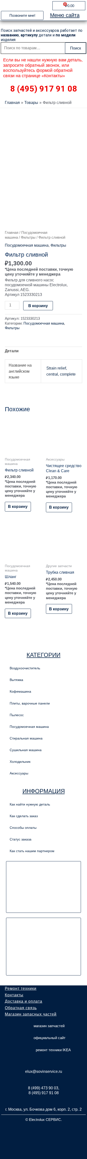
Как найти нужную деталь (30, 804)
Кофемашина (20, 691)
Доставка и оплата (23, 1001)
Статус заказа (20, 839)
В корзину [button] (18, 506)
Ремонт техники (20, 988)
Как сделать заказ (24, 816)
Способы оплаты (23, 828)
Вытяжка (16, 680)
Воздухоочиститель (25, 668)
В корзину (38, 305)
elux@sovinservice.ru (43, 1071)
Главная (11, 232)
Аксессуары (19, 773)
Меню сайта (65, 15)
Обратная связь (21, 1008)
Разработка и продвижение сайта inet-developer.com (43, 1131)
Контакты (14, 995)
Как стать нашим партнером (32, 851)
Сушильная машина (26, 750)
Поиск (75, 48)
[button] (22, 15)
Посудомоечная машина (27, 245)
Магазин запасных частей (31, 1014)
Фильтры (28, 237)
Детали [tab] (12, 351)
